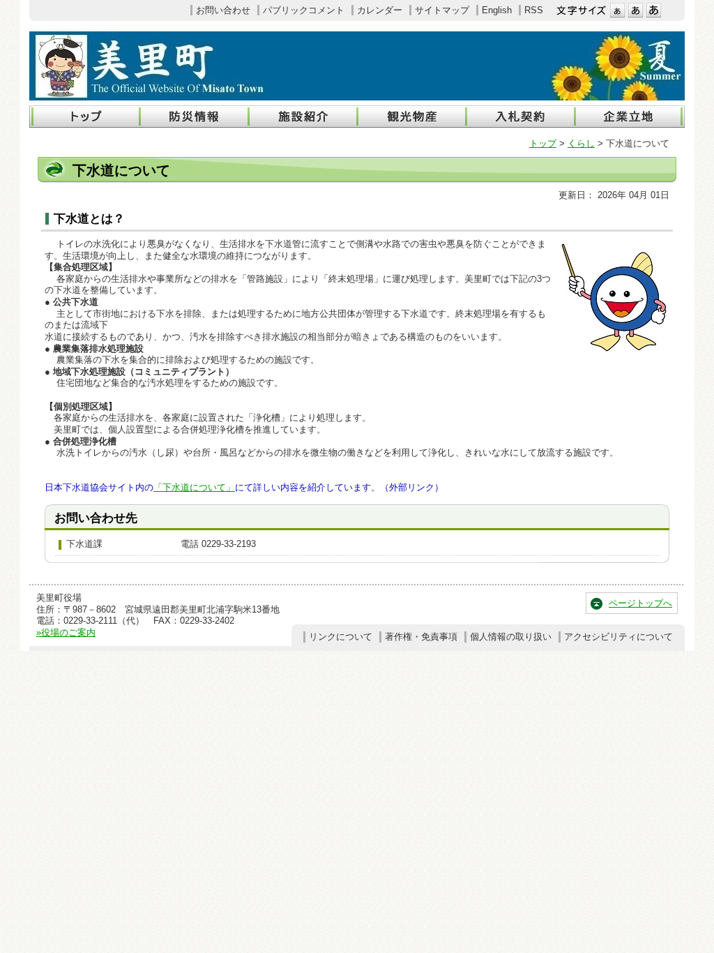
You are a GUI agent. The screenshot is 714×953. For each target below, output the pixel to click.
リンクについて (340, 636)
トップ (542, 143)
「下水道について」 (194, 487)
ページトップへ (640, 603)
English (497, 10)
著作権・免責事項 (421, 636)
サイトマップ (442, 10)
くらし (581, 143)
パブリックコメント (303, 10)
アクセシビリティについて (618, 636)
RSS (533, 10)
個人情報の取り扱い (511, 636)
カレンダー (379, 10)
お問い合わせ (223, 10)
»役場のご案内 (66, 632)
